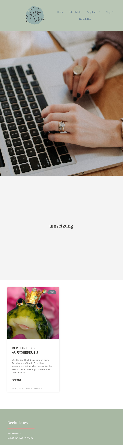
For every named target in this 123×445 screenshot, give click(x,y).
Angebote (92, 11)
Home (60, 11)
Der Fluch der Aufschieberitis (25, 350)
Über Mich (75, 11)
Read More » (18, 380)
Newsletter (85, 18)
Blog (108, 11)
